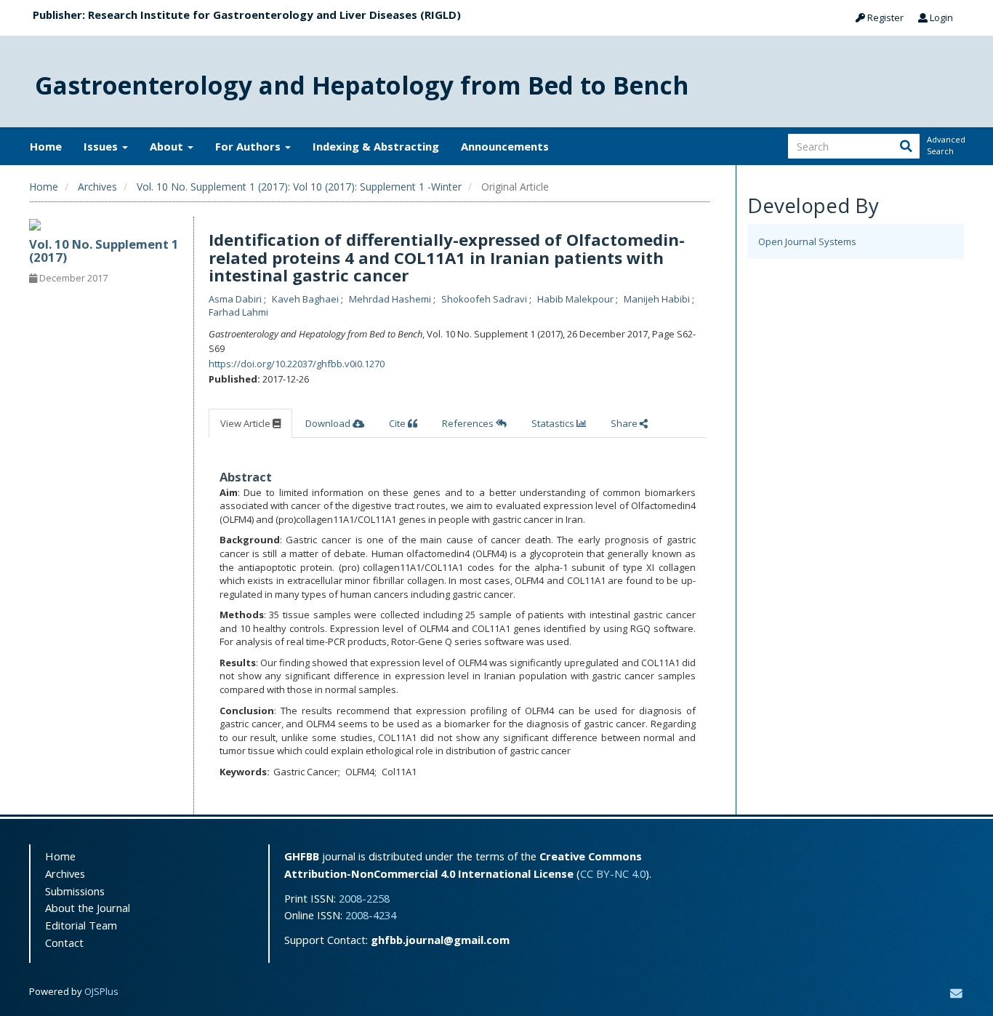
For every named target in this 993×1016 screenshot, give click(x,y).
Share (625, 423)
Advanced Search (945, 145)
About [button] (168, 146)
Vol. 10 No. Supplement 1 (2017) (104, 250)
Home (46, 146)
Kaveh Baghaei (306, 298)
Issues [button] (102, 146)
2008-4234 (370, 915)
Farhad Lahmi (238, 312)
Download (329, 423)
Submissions (75, 891)
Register (884, 17)
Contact (64, 942)
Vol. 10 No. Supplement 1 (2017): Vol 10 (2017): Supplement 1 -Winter (299, 186)
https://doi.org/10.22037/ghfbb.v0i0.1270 (297, 363)
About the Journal (87, 907)
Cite (398, 423)
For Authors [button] (249, 146)
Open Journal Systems (807, 241)
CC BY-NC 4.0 (613, 873)
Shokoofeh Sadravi (485, 298)
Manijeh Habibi (658, 298)
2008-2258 (364, 898)
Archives (97, 186)
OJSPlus (101, 991)
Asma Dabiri (236, 298)
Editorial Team (81, 925)
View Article (246, 423)
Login (940, 17)
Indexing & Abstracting (376, 146)
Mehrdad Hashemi (391, 298)
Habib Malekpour (576, 298)
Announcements (505, 146)
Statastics (553, 423)
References (469, 423)
